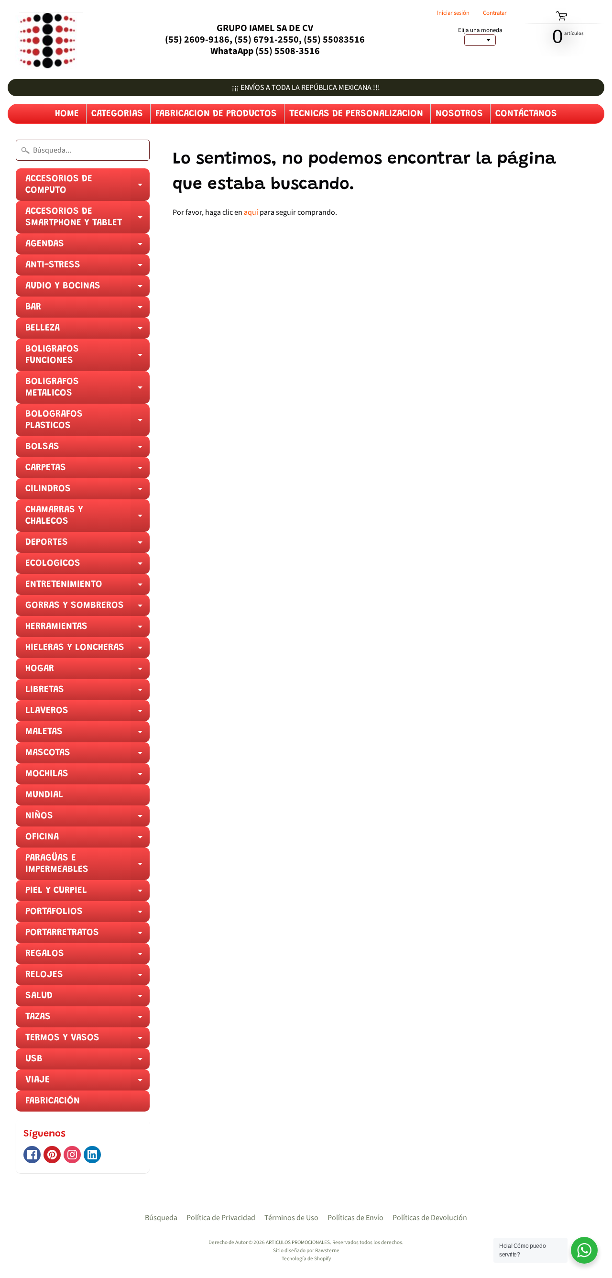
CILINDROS (87, 491)
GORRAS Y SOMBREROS (87, 608)
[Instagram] (72, 1154)
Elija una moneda (480, 30)
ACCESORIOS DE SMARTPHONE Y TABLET (87, 220)
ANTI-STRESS (87, 267)
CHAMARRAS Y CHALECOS (87, 518)
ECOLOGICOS (87, 566)
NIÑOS (87, 818)
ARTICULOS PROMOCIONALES (298, 1242)
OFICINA (87, 840)
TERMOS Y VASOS (87, 1040)
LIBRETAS (87, 692)
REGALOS (87, 956)
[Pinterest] (52, 1154)
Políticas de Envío (355, 1217)
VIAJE (87, 1083)
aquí (251, 212)
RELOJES (87, 977)
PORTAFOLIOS (87, 914)
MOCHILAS (87, 776)
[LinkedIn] (92, 1154)
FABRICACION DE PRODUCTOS (216, 114)
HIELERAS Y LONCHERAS (87, 650)
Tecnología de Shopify (306, 1258)
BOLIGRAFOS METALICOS (87, 390)
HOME (67, 114)
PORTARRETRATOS (87, 935)
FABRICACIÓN (52, 1101)
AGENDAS (87, 246)
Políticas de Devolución (430, 1217)
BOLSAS (87, 449)
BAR (87, 310)
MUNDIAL (44, 795)
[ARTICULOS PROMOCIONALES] (45, 39)
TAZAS (87, 1019)
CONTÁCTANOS (526, 114)
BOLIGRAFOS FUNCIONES (87, 357)
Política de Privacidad (220, 1217)
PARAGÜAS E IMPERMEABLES (87, 866)
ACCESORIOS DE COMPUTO (87, 187)
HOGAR (87, 671)
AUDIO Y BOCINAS (87, 289)
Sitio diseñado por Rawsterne (306, 1250)
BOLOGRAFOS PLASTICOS (87, 422)
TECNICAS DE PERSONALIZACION (356, 114)
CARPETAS (87, 470)
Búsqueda (161, 1217)
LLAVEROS (87, 713)
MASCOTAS (87, 755)
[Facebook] (32, 1154)
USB (87, 1061)
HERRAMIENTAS (87, 629)
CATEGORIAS (117, 114)
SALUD (87, 998)
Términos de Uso (291, 1217)
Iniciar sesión (453, 13)
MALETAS (87, 734)
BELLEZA (87, 331)
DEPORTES (87, 545)
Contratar (494, 13)
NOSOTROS (459, 114)
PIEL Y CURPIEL (87, 893)
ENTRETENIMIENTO (87, 587)
